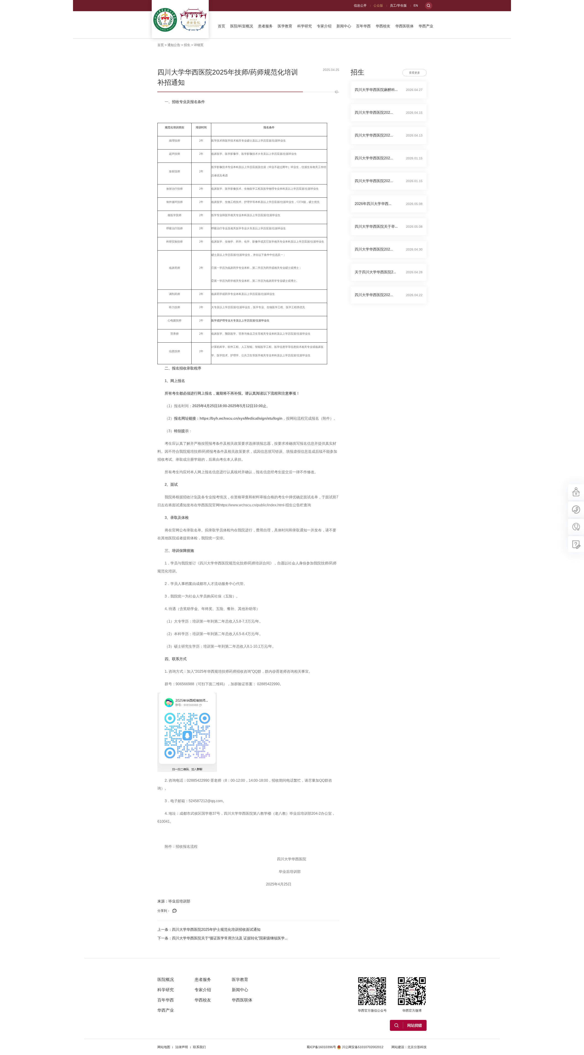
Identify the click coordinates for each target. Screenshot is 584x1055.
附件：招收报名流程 (181, 846)
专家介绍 (324, 26)
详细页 (198, 45)
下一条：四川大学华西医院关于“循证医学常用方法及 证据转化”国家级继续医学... (222, 938)
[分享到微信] (174, 911)
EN (416, 5)
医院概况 (165, 979)
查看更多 (414, 72)
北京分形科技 (417, 1047)
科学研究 (304, 26)
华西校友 (383, 26)
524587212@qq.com (206, 801)
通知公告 (173, 45)
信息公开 (360, 5)
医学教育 (285, 26)
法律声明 (181, 1047)
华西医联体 (404, 26)
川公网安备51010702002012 (362, 1047)
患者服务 (265, 26)
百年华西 (363, 26)
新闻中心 (343, 26)
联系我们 (199, 1047)
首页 (221, 26)
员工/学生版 (398, 5)
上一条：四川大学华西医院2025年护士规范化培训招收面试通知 (209, 929)
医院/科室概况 (241, 26)
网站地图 (163, 1047)
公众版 (378, 5)
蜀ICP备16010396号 (321, 1047)
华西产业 (426, 26)
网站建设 (397, 1047)
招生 (187, 45)
